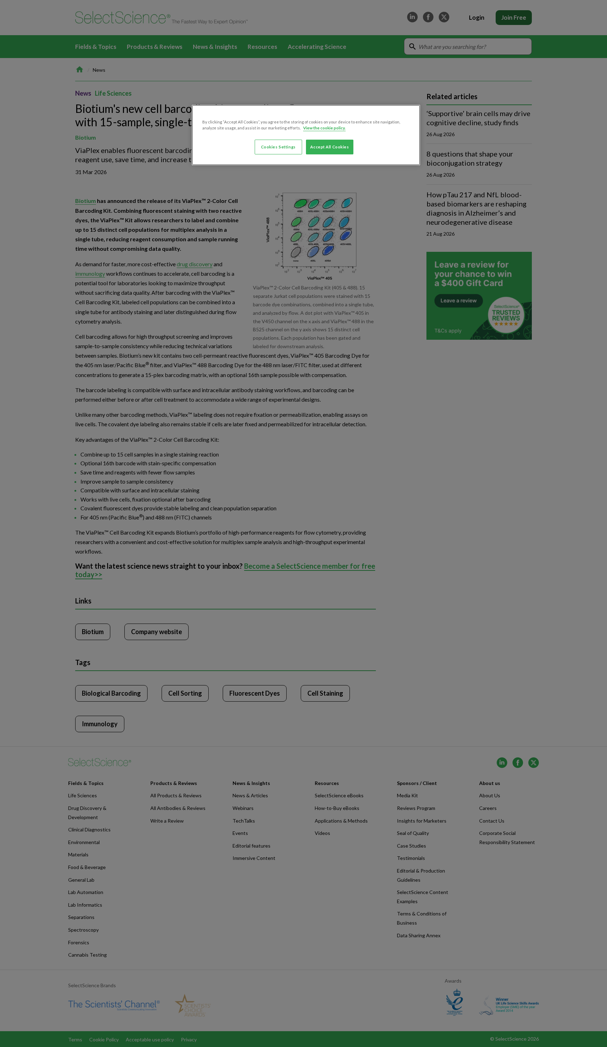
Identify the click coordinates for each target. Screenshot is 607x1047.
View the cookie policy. (324, 128)
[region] (306, 135)
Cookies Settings (278, 147)
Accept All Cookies (329, 147)
